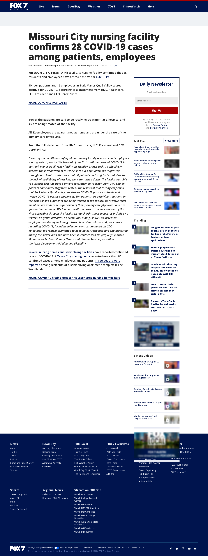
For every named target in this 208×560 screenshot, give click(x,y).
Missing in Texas (114, 466)
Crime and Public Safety (21, 462)
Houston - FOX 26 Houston (55, 498)
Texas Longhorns (18, 494)
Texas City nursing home (74, 256)
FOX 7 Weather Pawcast (182, 448)
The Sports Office (83, 459)
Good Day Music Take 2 (86, 470)
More (151, 6)
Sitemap (14, 470)
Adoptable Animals (51, 462)
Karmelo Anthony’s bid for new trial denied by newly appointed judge (146, 149)
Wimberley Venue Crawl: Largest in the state (145, 417)
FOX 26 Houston (35, 65)
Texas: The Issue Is (115, 459)
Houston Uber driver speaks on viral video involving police (147, 163)
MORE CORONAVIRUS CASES (47, 102)
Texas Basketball (18, 509)
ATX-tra (110, 473)
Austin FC (14, 498)
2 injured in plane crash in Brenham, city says (146, 190)
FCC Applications (147, 477)
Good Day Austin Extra (85, 466)
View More (171, 140)
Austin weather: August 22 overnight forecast (146, 363)
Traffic (13, 451)
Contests (46, 466)
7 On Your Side (113, 451)
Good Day (49, 444)
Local (13, 448)
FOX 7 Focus (112, 455)
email (195, 548)
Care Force (111, 462)
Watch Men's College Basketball (84, 517)
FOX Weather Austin (84, 462)
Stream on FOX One (87, 490)
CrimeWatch (112, 448)
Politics (13, 459)
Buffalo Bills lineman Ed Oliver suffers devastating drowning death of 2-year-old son (147, 178)
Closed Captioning (147, 470)
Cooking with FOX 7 (52, 455)
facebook (171, 548)
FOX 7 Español (81, 455)
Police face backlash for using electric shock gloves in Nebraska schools (148, 205)
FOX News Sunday (19, 466)
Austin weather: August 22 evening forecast (146, 376)
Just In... (139, 140)
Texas (13, 455)
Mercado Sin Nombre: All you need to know (148, 403)
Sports (14, 490)
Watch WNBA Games (84, 528)
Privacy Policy (160, 125)
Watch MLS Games (83, 531)
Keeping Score (49, 451)
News (14, 444)
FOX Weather (177, 468)
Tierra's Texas (81, 451)
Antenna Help (145, 481)
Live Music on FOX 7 (52, 459)
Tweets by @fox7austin (147, 465)
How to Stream (81, 448)
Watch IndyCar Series (84, 511)
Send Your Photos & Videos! (181, 460)
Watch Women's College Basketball (86, 523)
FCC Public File (146, 473)
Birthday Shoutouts (51, 448)
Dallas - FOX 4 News (52, 494)
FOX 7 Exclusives (117, 444)
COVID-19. (102, 77)
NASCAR (14, 505)
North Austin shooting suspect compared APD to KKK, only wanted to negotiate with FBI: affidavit (164, 271)
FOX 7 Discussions (115, 470)
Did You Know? (178, 472)
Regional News (52, 490)
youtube (189, 548)
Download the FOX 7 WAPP (181, 453)
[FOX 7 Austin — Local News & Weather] (20, 6)
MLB (12, 501)
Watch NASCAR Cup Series (87, 508)
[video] (172, 365)
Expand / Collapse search (196, 6)
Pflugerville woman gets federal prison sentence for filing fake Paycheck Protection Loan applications (165, 234)
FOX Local (81, 444)
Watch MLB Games (83, 504)
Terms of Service (159, 127)
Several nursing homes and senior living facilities (61, 252)
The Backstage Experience (87, 473)
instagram (183, 548)
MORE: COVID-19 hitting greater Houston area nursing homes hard (74, 277)
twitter (177, 548)
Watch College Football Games (85, 499)
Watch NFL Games (83, 494)
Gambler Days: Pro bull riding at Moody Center (148, 390)
